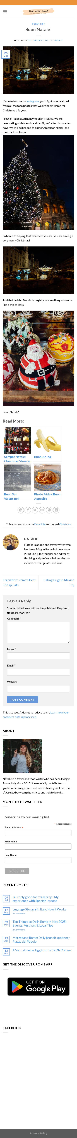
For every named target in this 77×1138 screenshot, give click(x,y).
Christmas (65, 524)
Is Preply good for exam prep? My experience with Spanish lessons (36, 899)
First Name (11, 841)
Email (11, 665)
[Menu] (5, 11)
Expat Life (38, 24)
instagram (33, 101)
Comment (14, 618)
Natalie (58, 40)
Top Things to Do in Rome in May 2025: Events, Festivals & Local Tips (39, 923)
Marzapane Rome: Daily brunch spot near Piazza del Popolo (41, 939)
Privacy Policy (38, 1133)
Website (12, 681)
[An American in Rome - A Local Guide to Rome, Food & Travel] (38, 11)
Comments (19, 913)
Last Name (10, 855)
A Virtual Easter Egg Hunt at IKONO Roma (42, 950)
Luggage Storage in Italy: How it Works (39, 909)
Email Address (14, 827)
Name (11, 649)
